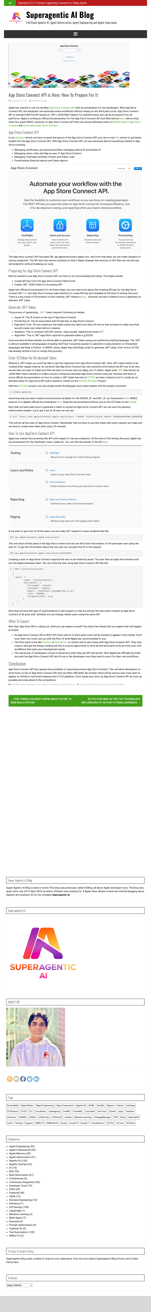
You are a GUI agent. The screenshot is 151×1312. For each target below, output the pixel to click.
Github (132, 401)
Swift (9, 1123)
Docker (112, 1111)
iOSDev (111, 684)
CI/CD (101, 684)
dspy (121, 1111)
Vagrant (28, 1123)
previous (20, 137)
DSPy (12, 1189)
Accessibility (13, 1105)
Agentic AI (81, 1105)
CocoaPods (40, 1111)
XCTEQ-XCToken (88, 380)
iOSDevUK (57, 1117)
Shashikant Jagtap (39, 101)
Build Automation (18, 684)
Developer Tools (33, 684)
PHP (116, 1117)
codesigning (54, 1111)
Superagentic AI (61, 894)
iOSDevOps (119, 684)
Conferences (16, 1178)
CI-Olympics (12, 1111)
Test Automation (68, 684)
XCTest (120, 1123)
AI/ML (91, 1105)
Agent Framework (64, 1105)
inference (11, 1117)
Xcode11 (85, 1123)
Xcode (64, 1123)
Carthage (130, 1105)
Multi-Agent (15, 1217)
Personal (14, 1221)
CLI (105, 684)
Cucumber (90, 1111)
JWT (42, 312)
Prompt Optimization (20, 1224)
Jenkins (68, 1117)
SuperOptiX (133, 1117)
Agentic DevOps (18, 1164)
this (117, 137)
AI (10, 1167)
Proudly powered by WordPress (24, 1302)
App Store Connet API (88, 684)
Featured (45, 684)
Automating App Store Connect (40, 125)
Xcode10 (74, 1123)
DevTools (102, 1111)
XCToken (23, 385)
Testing (18, 1123)
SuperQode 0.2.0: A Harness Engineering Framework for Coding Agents (52, 3)
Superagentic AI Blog (60, 14)
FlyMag (56, 1302)
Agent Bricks (27, 1105)
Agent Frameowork (19, 1149)
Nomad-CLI (61, 642)
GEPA (12, 1196)
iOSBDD (22, 1117)
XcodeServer (98, 1123)
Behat (120, 1105)
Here (16, 1262)
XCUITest (130, 1123)
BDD (11, 1171)
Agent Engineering (45, 1105)
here (122, 118)
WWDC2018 (52, 1123)
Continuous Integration (22, 1182)
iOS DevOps (55, 684)
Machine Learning (83, 1117)
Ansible (100, 1105)
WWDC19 (39, 1123)
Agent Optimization (20, 1157)
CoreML (66, 1111)
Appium (111, 1105)
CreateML (77, 1111)
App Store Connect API (62, 107)
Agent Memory (17, 1153)
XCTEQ (91, 377)
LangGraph (15, 1210)
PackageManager (102, 1117)
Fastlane (46, 642)
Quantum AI (15, 1228)
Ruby (123, 1117)
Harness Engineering (20, 1199)
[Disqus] (75, 751)
